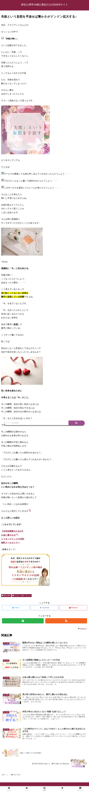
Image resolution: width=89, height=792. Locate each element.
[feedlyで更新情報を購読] (23, 620)
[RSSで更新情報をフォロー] (66, 620)
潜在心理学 (7, 595)
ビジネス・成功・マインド (22, 595)
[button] (76, 423)
